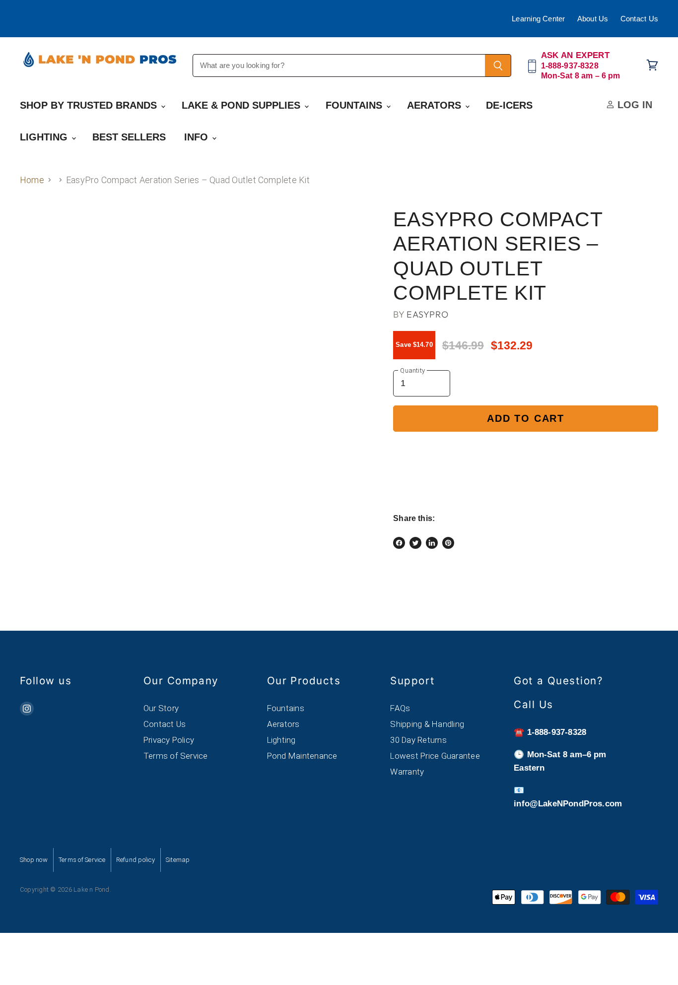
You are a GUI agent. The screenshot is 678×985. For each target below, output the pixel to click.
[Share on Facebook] (399, 543)
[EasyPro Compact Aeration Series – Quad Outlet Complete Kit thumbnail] (38, 237)
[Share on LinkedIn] (432, 543)
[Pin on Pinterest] (448, 543)
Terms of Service (175, 756)
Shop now (34, 859)
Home (32, 180)
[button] (525, 452)
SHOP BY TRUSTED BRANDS (90, 105)
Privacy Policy (168, 740)
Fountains (355, 105)
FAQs (400, 708)
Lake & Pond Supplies (242, 105)
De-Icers (509, 105)
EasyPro (427, 314)
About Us (593, 19)
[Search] (498, 65)
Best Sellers (129, 136)
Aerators (435, 105)
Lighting (45, 136)
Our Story (161, 708)
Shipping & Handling (427, 724)
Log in (633, 104)
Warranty (407, 772)
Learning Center (538, 19)
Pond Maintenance (302, 756)
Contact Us (639, 19)
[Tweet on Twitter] (415, 543)
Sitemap (178, 859)
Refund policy (135, 859)
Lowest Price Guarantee (434, 756)
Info (197, 136)
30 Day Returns (418, 740)
